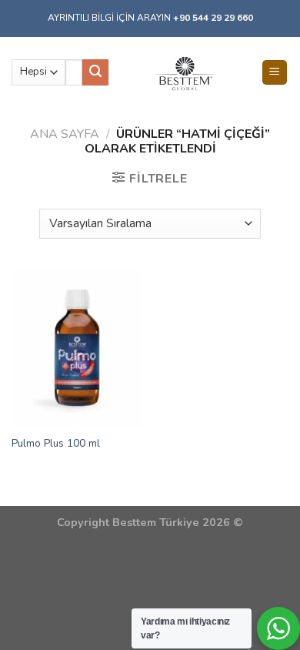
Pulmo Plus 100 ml (56, 444)
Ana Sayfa (64, 134)
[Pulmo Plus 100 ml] (77, 348)
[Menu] (275, 72)
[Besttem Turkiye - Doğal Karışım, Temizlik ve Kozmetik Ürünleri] (184, 72)
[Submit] (95, 72)
